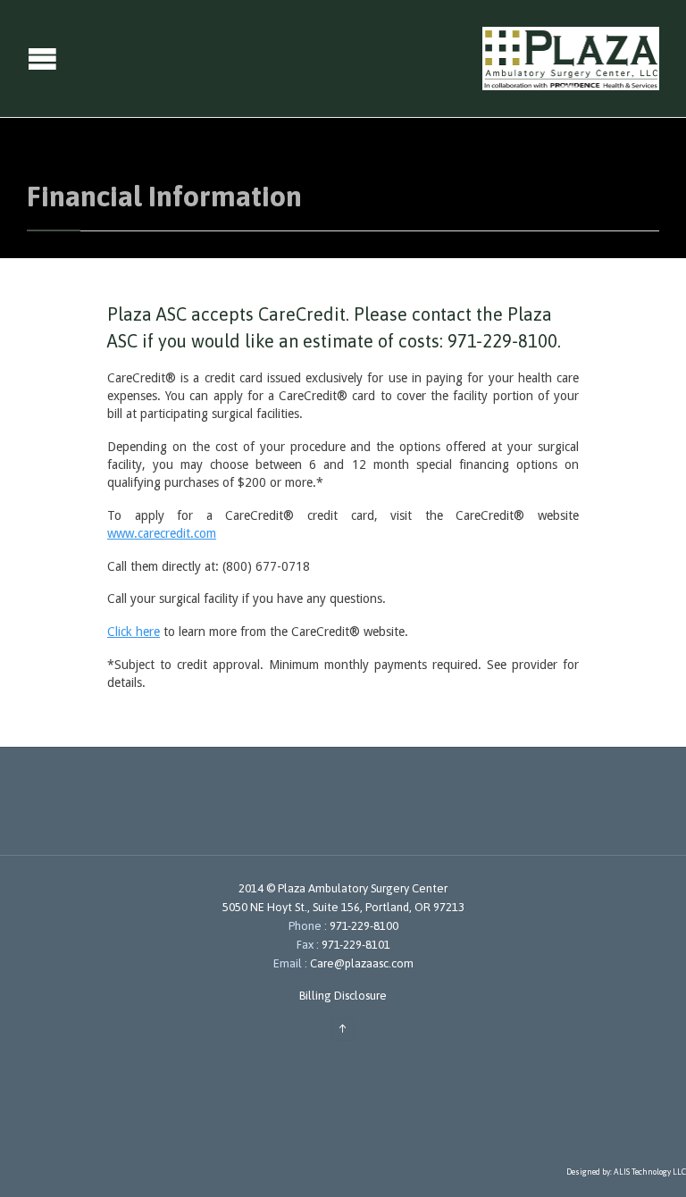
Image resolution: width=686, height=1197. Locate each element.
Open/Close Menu (15, 58)
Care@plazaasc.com (360, 963)
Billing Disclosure (343, 995)
